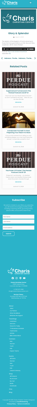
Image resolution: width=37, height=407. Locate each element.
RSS (10, 53)
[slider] (31, 48)
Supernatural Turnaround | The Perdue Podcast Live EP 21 (18, 92)
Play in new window (14, 52)
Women (12, 344)
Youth (12, 346)
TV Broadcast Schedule (17, 328)
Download (23, 52)
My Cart (12, 381)
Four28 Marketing (22, 401)
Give (10, 389)
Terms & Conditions (23, 404)
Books (11, 383)
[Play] (4, 49)
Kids (11, 348)
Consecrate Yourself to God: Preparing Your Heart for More (18, 132)
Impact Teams (14, 351)
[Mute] (28, 49)
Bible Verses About (15, 335)
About (11, 306)
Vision (11, 308)
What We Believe (15, 313)
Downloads (13, 386)
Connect (12, 339)
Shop (11, 374)
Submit (8, 234)
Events (11, 356)
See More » (18, 102)
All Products (13, 376)
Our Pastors (13, 311)
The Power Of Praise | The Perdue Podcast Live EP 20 (18, 171)
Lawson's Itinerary (15, 370)
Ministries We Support (16, 315)
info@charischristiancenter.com (18, 291)
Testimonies (13, 331)
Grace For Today (15, 326)
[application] (18, 49)
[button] (30, 2)
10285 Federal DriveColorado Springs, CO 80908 (18, 285)
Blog (10, 392)
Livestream (13, 321)
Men (11, 341)
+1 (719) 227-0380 (18, 289)
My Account (13, 378)
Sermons (12, 323)
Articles (12, 333)
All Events (12, 358)
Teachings (13, 319)
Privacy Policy (11, 404)
